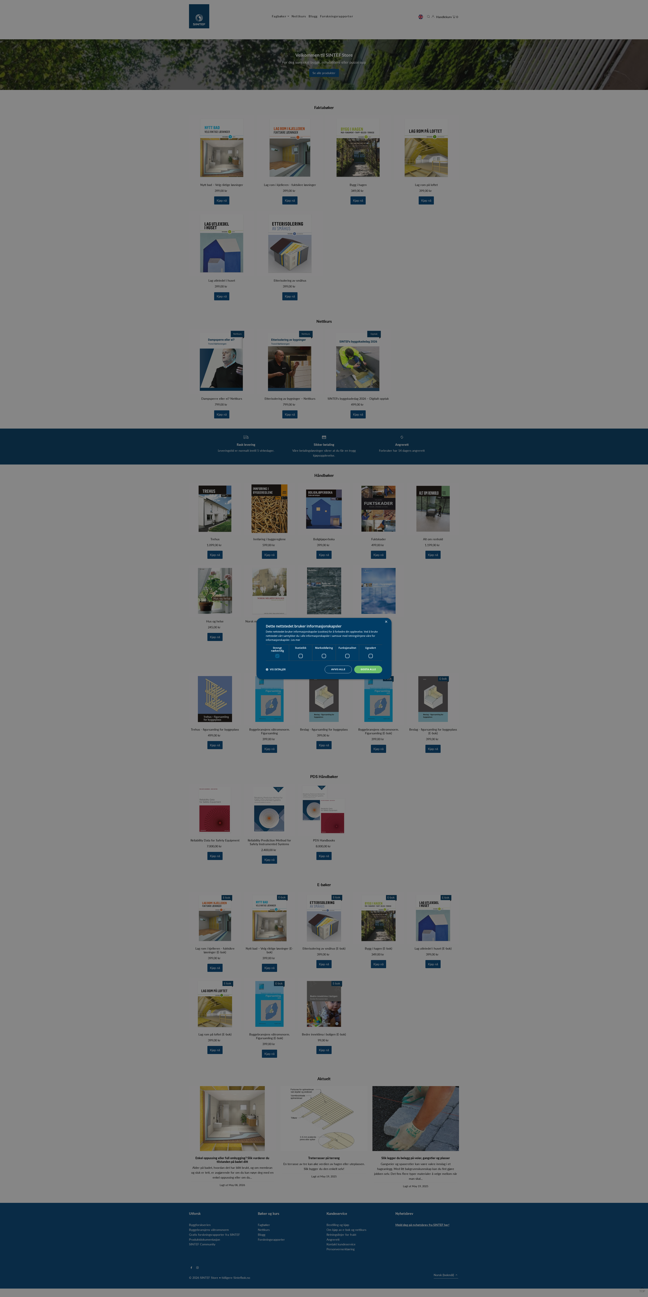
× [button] (386, 622)
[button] (276, 669)
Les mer (295, 640)
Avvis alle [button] (338, 669)
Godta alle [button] (368, 669)
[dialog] (324, 648)
